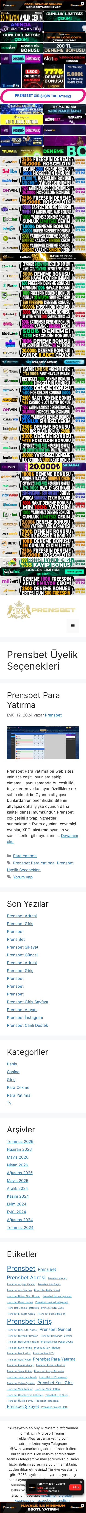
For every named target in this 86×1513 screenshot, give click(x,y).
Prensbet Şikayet (22, 947)
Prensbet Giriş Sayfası (27, 1002)
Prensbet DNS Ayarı (52, 1307)
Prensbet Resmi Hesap (20, 1365)
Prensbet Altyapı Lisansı (21, 1284)
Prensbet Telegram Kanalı (22, 1377)
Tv (9, 1103)
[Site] (43, 161)
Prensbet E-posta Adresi (21, 1313)
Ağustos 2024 (20, 1219)
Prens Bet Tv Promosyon (53, 1377)
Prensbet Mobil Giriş (19, 1353)
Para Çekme (18, 1087)
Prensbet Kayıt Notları (47, 1347)
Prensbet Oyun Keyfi (19, 1359)
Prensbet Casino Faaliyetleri (51, 1302)
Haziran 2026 (19, 1149)
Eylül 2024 (16, 1212)
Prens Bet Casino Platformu (23, 1307)
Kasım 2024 (18, 1196)
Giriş (11, 1079)
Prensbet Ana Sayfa (49, 1284)
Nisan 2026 (17, 1165)
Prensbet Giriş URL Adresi (22, 1330)
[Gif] (43, 257)
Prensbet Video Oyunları (21, 1383)
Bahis (12, 1064)
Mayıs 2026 (17, 1157)
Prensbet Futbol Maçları (52, 1313)
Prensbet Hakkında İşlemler (56, 1336)
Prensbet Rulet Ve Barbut (50, 1365)
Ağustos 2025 (20, 1173)
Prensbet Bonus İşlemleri (57, 1296)
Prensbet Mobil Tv (43, 1353)
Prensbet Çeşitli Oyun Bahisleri (25, 1395)
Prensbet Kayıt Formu (19, 1347)
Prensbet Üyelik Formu (20, 1400)
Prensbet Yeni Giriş (55, 1382)
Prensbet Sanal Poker (19, 1371)
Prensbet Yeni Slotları (47, 1389)
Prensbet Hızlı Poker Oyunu (57, 1341)
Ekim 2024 (16, 1204)
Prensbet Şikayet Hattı (54, 1407)
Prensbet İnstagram (25, 1017)
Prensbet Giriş (20, 923)
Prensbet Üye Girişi (56, 1395)
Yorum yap (23, 877)
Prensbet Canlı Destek (27, 1025)
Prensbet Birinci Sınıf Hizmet (23, 1296)
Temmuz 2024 (20, 1227)
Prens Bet (16, 939)
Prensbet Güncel (22, 955)
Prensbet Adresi (22, 916)
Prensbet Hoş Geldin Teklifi (23, 1341)
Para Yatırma (25, 856)
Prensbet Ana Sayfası (19, 1290)
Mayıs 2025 (17, 1180)
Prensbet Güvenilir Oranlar (22, 1336)
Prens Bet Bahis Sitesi (47, 1290)
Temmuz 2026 (20, 1141)
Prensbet (15, 931)
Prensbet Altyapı (22, 1009)
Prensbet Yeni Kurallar (20, 1389)
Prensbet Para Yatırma (33, 700)
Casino (13, 1072)
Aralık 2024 (17, 1188)
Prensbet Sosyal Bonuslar (49, 1371)
